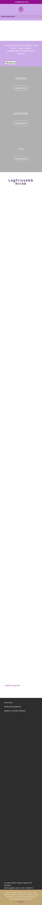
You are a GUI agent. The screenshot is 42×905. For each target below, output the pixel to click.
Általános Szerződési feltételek (14, 711)
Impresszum (8, 702)
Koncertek (22, 231)
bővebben (10, 255)
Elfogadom (21, 902)
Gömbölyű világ (31, 228)
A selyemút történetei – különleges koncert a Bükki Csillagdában (21, 223)
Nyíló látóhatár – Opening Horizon (20, 432)
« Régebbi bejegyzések (12, 685)
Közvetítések (21, 439)
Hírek (17, 231)
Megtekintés (21, 88)
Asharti (15, 228)
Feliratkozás (10, 63)
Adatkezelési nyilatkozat (12, 707)
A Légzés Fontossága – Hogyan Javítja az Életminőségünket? (18, 641)
